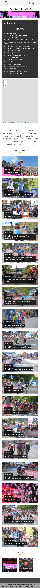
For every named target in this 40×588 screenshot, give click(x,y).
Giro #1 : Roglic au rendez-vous (13, 73)
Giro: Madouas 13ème (10, 33)
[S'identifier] (29, 3)
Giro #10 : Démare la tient (11, 57)
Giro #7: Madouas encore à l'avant (13, 59)
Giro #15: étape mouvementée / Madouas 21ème (17, 46)
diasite (35, 583)
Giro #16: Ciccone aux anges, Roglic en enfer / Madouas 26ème (20, 43)
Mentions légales (7, 583)
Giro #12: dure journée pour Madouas (14, 53)
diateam (23, 583)
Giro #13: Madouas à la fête (12, 50)
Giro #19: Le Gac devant (10, 37)
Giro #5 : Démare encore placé (12, 64)
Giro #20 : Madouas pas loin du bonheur (15, 35)
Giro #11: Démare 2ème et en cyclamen (15, 55)
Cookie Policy (29, 586)
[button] (5, 82)
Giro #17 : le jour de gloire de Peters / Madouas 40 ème (19, 40)
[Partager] (32, 3)
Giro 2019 (9, 22)
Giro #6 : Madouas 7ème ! (11, 62)
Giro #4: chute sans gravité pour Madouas (16, 66)
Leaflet (5, 122)
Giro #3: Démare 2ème (10, 69)
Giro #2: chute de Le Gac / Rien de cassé (15, 71)
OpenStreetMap (25, 122)
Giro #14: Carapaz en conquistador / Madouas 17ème (19, 48)
